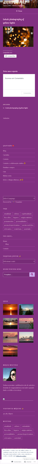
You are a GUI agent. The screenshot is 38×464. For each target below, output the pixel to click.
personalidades (21, 221)
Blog (4, 151)
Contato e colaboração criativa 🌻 (14, 163)
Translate (19, 202)
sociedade (27, 229)
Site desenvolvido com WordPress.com (15, 449)
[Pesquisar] (32, 274)
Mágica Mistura (14, 3)
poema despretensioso (12, 225)
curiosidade (26, 426)
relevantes (7, 229)
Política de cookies (21, 456)
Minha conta (7, 176)
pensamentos (8, 221)
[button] (11, 310)
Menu (20, 11)
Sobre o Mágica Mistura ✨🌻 (13, 180)
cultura (16, 214)
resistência (17, 229)
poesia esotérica (27, 225)
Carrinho (6, 155)
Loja (4, 172)
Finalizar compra (8, 167)
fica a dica (7, 217)
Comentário (27, 93)
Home (5, 241)
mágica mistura (26, 217)
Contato (6, 159)
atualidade (7, 214)
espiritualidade (27, 214)
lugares (16, 217)
